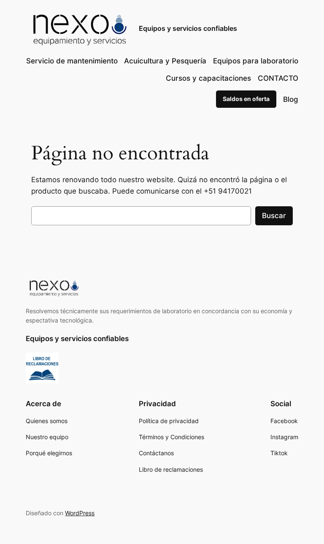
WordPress (79, 513)
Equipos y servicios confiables (188, 28)
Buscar (274, 215)
